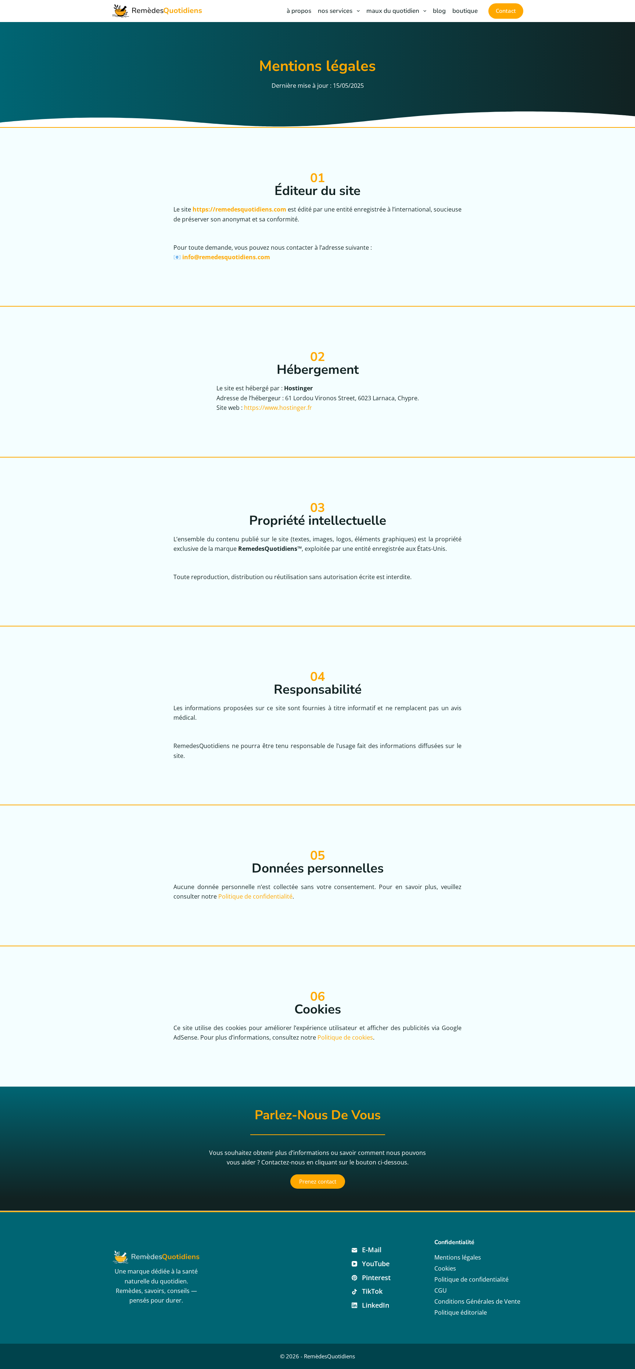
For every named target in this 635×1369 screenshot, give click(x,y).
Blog (439, 11)
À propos (299, 11)
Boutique (465, 11)
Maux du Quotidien (392, 11)
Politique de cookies (345, 1037)
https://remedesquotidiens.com (239, 209)
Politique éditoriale (460, 1312)
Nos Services (335, 11)
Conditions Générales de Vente (477, 1301)
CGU (440, 1290)
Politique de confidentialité (255, 896)
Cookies (445, 1268)
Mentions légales (457, 1257)
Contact (506, 10)
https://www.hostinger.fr (278, 408)
